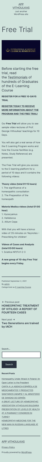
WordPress (26, 452)
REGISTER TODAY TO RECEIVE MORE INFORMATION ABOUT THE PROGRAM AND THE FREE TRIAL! (20, 110)
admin (7, 284)
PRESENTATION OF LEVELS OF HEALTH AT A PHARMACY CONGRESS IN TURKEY (21, 413)
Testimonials (18, 77)
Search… (6, 349)
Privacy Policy (8, 447)
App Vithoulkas (13, 441)
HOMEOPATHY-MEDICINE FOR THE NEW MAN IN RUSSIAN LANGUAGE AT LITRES (20, 424)
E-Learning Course (23, 287)
